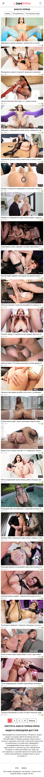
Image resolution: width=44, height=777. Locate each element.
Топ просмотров (32, 14)
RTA (17, 768)
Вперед (32, 721)
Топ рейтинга (17, 14)
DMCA (24, 768)
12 (25, 721)
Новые (7, 14)
